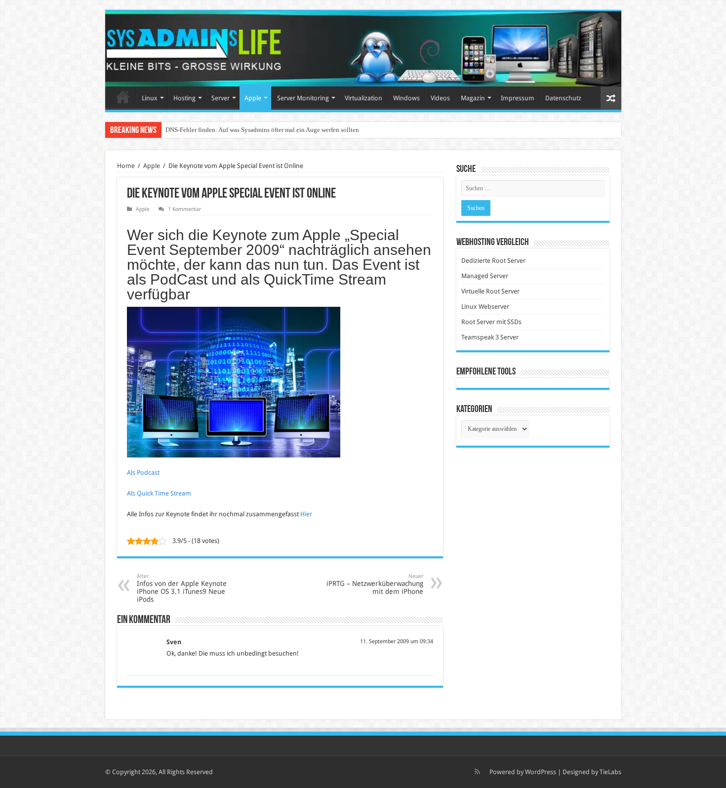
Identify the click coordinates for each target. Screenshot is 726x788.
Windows (406, 98)
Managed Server (484, 276)
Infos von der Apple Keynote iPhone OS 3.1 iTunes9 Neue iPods (182, 588)
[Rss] (477, 772)
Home (123, 96)
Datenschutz (563, 98)
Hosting (184, 98)
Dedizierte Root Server (493, 260)
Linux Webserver (485, 306)
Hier (306, 514)
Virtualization (363, 98)
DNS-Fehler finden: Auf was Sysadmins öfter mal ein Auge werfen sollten (262, 129)
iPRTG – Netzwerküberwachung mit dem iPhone (374, 584)
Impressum (517, 98)
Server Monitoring (303, 98)
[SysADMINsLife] (363, 48)
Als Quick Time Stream (159, 493)
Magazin (473, 98)
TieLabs (610, 772)
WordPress (540, 772)
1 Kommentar (184, 209)
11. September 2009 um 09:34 (396, 641)
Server (220, 98)
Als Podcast (143, 472)
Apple (252, 98)
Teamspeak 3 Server (490, 337)
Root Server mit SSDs (491, 322)
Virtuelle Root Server (490, 291)
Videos (440, 98)
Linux (150, 98)
